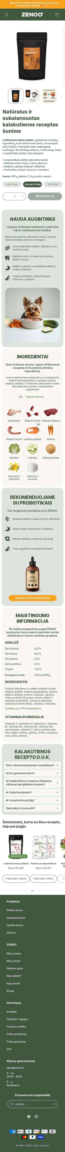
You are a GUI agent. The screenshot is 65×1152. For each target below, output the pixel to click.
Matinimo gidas (15, 968)
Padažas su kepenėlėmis (43, 863)
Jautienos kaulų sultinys (16, 863)
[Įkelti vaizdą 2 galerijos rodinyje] (32, 95)
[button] (6, 14)
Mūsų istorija (13, 961)
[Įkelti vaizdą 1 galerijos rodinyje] (15, 95)
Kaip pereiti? (13, 983)
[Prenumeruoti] (54, 1104)
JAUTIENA (12, 184)
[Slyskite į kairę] (3, 96)
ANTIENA (53, 184)
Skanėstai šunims (16, 917)
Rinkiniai (11, 932)
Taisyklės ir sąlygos (17, 1019)
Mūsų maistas (14, 953)
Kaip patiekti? (14, 975)
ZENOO (28, 1145)
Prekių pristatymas (17, 1034)
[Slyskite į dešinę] (61, 96)
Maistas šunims (15, 910)
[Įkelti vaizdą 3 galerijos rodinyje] (49, 95)
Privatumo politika (16, 1026)
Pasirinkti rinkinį (16, 878)
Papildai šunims (15, 925)
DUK (9, 1049)
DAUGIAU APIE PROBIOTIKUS (32, 598)
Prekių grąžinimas (16, 1041)
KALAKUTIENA (33, 184)
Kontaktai (12, 1011)
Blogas (10, 990)
